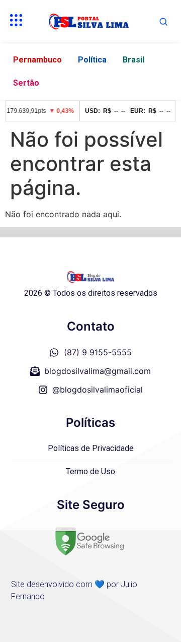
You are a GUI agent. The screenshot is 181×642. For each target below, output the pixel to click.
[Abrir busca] (163, 22)
